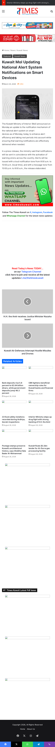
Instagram (37, 212)
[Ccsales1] (27, 25)
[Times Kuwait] (27, 11)
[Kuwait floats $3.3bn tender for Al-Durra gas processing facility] (41, 436)
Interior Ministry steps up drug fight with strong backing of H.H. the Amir (40, 419)
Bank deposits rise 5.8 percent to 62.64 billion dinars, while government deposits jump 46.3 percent (13, 388)
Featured (7, 56)
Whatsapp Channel (16, 215)
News (13, 50)
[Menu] (3, 12)
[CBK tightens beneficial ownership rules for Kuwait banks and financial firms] (41, 373)
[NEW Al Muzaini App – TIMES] (27, 38)
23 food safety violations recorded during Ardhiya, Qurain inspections (13, 419)
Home (6, 50)
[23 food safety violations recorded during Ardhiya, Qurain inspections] (14, 407)
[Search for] (51, 12)
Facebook (48, 212)
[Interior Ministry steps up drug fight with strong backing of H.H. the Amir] (41, 407)
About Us (31, 729)
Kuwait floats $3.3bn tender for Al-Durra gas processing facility (39, 448)
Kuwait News (22, 50)
